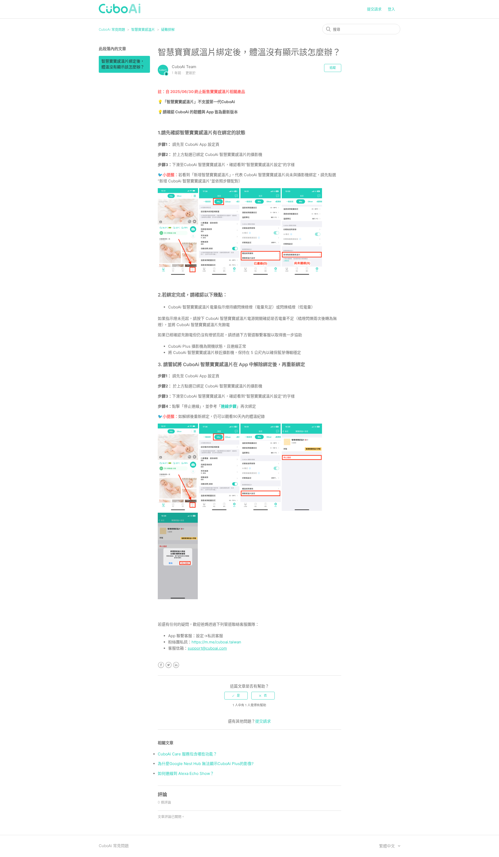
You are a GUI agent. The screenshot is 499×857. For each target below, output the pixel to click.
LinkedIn (176, 665)
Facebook (161, 665)
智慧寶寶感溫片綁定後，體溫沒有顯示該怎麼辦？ (122, 64)
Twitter (168, 665)
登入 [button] (391, 9)
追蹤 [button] (333, 68)
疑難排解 (168, 29)
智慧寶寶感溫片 (143, 29)
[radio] (236, 696)
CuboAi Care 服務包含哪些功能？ (187, 753)
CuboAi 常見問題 (112, 29)
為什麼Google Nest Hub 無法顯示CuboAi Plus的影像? (206, 763)
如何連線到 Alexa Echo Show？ (186, 773)
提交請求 (374, 9)
